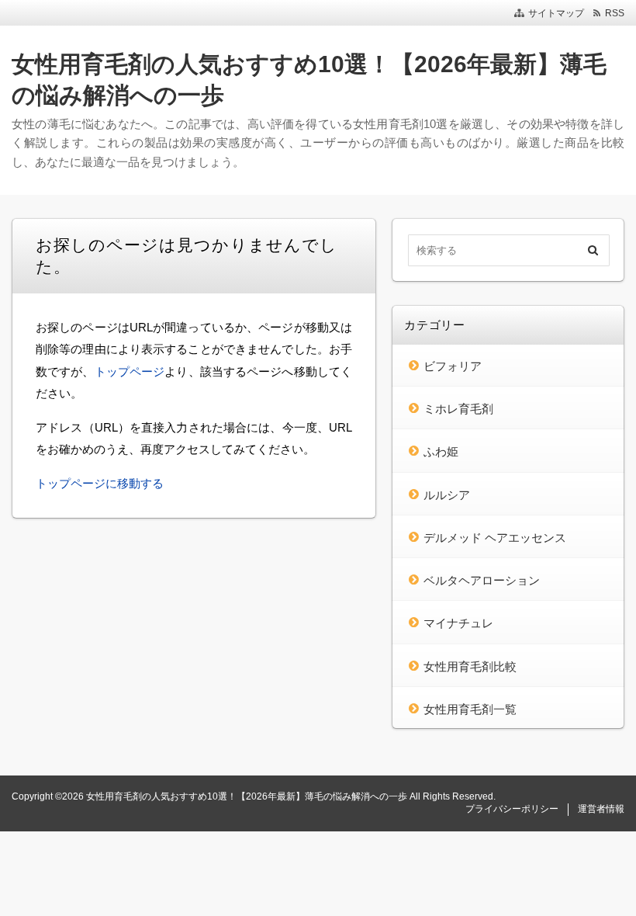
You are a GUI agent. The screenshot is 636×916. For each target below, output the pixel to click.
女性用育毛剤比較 (470, 666)
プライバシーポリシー (511, 808)
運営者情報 (601, 808)
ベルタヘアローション (481, 580)
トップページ (130, 371)
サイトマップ (556, 13)
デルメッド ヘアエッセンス (494, 537)
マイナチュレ (458, 623)
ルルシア (446, 494)
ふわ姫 (440, 451)
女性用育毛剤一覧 (470, 709)
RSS (614, 13)
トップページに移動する (100, 483)
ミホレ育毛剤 (458, 408)
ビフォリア (452, 366)
